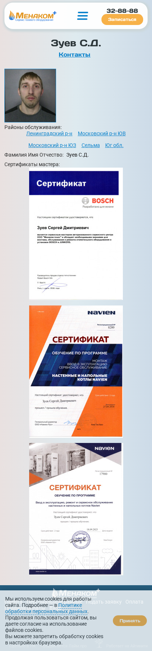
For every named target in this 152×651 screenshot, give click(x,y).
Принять (130, 620)
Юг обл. (114, 145)
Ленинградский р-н (49, 133)
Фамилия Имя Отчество (33, 155)
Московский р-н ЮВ (102, 133)
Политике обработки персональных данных (46, 608)
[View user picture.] (75, 95)
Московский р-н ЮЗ (52, 145)
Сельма (91, 145)
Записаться (122, 19)
